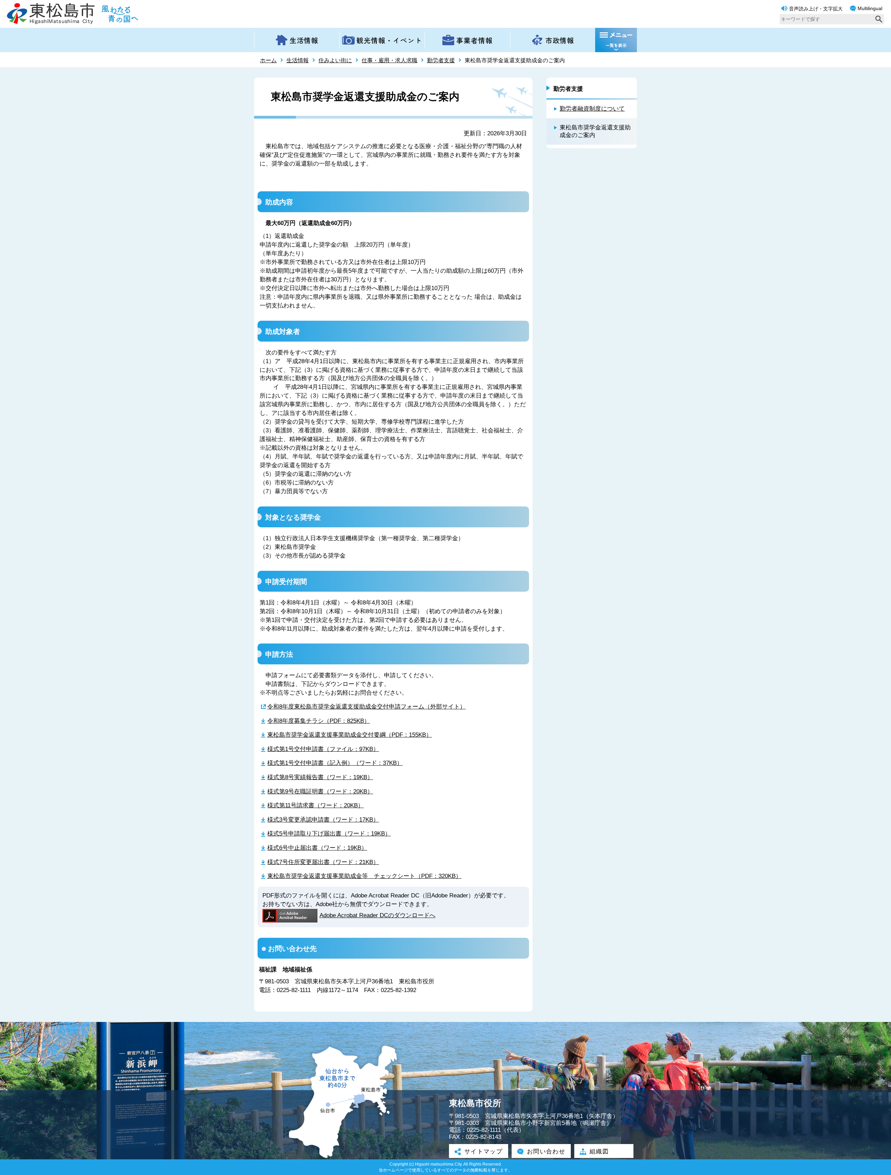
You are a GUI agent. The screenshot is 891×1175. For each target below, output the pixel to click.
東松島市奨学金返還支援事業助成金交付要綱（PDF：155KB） (349, 735)
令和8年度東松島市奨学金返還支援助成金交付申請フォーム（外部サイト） (366, 706)
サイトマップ (483, 1151)
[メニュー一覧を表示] (616, 40)
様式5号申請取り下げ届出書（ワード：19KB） (329, 833)
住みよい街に (335, 60)
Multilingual (870, 8)
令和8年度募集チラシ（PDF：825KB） (318, 721)
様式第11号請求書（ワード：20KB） (315, 805)
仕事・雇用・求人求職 (389, 60)
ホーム (268, 60)
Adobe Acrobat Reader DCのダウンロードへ (377, 915)
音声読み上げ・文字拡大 (816, 8)
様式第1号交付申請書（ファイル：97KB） (323, 749)
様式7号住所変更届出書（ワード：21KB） (323, 862)
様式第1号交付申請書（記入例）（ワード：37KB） (335, 763)
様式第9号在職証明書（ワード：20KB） (320, 791)
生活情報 (297, 60)
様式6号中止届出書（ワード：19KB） (317, 848)
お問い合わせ (546, 1151)
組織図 (599, 1151)
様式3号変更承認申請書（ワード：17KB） (323, 819)
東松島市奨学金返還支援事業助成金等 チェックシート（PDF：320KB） (364, 876)
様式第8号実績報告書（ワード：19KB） (320, 777)
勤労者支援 (441, 60)
